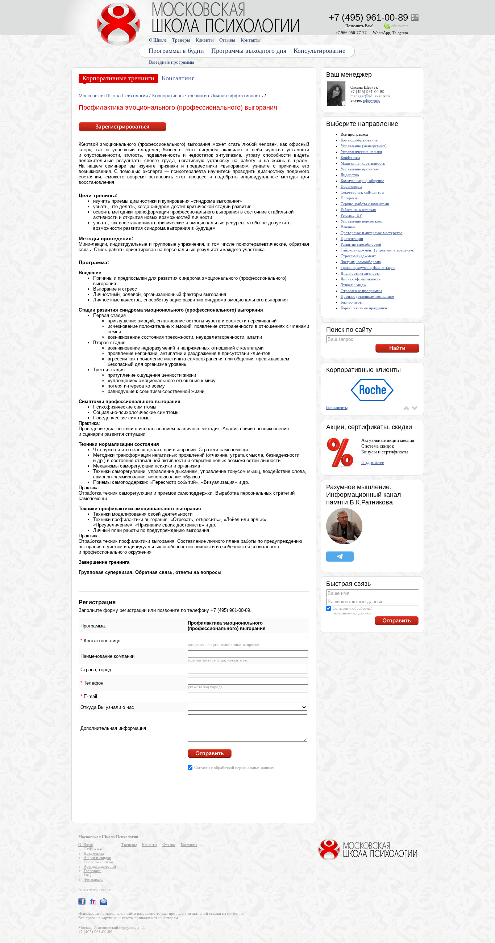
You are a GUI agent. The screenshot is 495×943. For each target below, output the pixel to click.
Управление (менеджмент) (364, 146)
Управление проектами (360, 169)
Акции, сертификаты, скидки (369, 427)
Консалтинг (178, 78)
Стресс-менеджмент (358, 256)
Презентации (352, 238)
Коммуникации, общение (362, 180)
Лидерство (350, 175)
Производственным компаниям (367, 296)
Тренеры (181, 40)
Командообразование (359, 140)
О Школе (158, 40)
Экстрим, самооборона (361, 261)
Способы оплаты (98, 862)
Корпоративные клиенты (363, 369)
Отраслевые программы (361, 290)
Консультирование (319, 50)
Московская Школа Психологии (113, 95)
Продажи (349, 198)
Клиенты (205, 40)
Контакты (251, 40)
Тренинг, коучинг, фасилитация (368, 267)
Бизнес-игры (351, 302)
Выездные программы (171, 62)
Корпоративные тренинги (118, 78)
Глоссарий (92, 870)
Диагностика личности (360, 273)
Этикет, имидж (353, 285)
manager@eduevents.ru (370, 96)
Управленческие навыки (361, 151)
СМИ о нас (93, 849)
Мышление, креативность (363, 163)
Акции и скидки (97, 857)
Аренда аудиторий (100, 866)
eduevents (371, 100)
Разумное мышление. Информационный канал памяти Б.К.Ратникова (363, 494)
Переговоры (351, 186)
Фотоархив (93, 879)
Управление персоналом (362, 221)
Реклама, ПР (351, 215)
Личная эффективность (237, 95)
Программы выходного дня (248, 50)
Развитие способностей (361, 244)
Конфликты (350, 157)
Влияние (348, 227)
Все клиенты (337, 407)
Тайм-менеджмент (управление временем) (378, 250)
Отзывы (227, 40)
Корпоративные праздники (364, 308)
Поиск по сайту (349, 329)
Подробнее (372, 462)
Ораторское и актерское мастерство (372, 233)
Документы (94, 853)
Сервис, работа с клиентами (365, 204)
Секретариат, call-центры (362, 192)
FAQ (87, 875)
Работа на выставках (358, 209)
